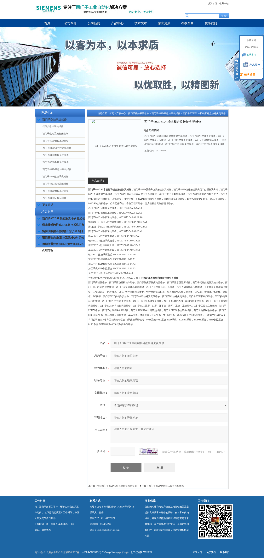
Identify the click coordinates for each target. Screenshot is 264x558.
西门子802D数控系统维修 (56, 191)
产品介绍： (98, 180)
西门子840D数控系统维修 (56, 155)
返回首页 (197, 552)
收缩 (236, 69)
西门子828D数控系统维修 (56, 162)
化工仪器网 (136, 552)
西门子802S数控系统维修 (55, 176)
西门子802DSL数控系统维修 (57, 169)
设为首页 (212, 3)
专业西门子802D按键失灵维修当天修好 (117, 485)
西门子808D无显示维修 (54, 198)
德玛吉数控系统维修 (53, 126)
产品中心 (121, 113)
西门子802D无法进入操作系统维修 (166, 485)
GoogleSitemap (112, 552)
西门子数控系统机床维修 (55, 133)
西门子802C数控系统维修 (55, 183)
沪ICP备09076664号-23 (93, 552)
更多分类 (47, 204)
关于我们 (211, 552)
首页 (111, 113)
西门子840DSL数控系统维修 (57, 148)
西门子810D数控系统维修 (56, 140)
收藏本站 (224, 3)
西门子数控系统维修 (138, 113)
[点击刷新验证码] (148, 451)
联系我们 (224, 552)
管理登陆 (147, 552)
